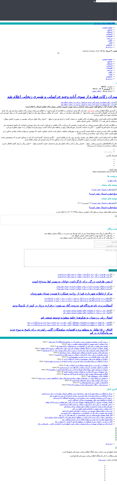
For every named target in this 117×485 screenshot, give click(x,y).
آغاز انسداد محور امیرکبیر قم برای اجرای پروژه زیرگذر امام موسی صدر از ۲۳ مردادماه (75, 350)
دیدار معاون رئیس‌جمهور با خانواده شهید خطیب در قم (88, 344)
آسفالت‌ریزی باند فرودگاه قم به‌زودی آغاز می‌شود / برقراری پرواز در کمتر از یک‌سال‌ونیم (62, 305)
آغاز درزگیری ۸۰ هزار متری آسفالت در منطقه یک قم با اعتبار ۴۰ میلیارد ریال (83, 422)
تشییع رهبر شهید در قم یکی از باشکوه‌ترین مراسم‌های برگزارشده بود (82, 346)
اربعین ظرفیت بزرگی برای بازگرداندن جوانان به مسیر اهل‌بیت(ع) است (72, 281)
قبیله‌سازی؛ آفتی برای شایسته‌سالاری (94, 382)
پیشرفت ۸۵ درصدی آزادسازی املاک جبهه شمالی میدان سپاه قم (84, 353)
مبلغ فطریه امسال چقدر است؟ (103, 194)
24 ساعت (8, 338)
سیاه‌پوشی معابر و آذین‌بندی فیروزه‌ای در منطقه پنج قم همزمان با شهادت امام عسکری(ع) (78, 417)
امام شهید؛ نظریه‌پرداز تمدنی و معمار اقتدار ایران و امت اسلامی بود (87, 419)
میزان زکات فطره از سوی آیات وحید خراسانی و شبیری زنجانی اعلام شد (62, 97)
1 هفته (2, 338)
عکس (110, 40)
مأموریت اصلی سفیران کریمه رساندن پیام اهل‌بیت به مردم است (83, 367)
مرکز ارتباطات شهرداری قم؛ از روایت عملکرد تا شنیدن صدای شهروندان (71, 293)
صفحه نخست (107, 27)
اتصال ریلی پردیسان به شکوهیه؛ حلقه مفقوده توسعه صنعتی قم (76, 317)
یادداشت (109, 45)
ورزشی (109, 38)
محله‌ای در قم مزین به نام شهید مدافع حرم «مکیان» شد (87, 365)
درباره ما (109, 47)
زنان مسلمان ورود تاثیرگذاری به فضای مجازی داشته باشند (86, 372)
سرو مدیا (102, 460)
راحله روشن (96, 91)
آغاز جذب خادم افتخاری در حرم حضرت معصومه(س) (88, 357)
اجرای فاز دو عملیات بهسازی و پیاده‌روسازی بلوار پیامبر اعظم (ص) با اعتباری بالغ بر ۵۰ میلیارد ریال (75, 424)
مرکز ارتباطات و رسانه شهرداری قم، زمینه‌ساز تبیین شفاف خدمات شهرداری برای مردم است (77, 394)
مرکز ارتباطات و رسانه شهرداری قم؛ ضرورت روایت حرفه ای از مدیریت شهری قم (76, 361)
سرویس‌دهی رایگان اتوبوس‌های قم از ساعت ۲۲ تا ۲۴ (88, 385)
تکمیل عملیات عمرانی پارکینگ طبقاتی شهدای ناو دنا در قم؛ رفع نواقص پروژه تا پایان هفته (74, 348)
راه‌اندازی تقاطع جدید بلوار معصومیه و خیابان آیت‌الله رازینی (85, 359)
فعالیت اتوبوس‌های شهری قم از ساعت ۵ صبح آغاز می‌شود (86, 374)
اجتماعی (109, 34)
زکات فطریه (112, 181)
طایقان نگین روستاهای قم (98, 376)
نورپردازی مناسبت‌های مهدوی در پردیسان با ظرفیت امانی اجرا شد (87, 411)
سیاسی (109, 30)
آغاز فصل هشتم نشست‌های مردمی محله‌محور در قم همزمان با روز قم (85, 415)
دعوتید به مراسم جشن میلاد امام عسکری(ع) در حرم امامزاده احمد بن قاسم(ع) (78, 370)
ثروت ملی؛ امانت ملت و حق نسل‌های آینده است (90, 380)
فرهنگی (109, 32)
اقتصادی (109, 36)
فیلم (110, 43)
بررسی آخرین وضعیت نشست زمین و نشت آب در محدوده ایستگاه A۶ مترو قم (78, 342)
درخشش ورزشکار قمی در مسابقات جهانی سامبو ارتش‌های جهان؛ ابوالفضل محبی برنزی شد (73, 378)
